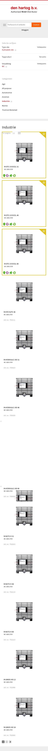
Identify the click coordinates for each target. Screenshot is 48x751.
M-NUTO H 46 (9, 584)
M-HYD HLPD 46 (9, 312)
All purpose (6, 88)
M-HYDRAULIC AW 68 (11, 488)
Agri (3, 84)
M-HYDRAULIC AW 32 (11, 359)
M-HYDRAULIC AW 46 (11, 407)
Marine (5, 105)
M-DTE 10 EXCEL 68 (11, 264)
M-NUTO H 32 (9, 536)
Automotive (7, 92)
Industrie (6, 101)
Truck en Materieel (9, 110)
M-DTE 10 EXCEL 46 (11, 215)
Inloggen (25, 30)
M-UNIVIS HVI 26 (10, 727)
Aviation (5, 97)
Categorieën (7, 79)
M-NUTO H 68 (9, 632)
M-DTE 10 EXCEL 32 (11, 166)
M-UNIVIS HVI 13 (10, 679)
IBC (3, 66)
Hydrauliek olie (8, 50)
